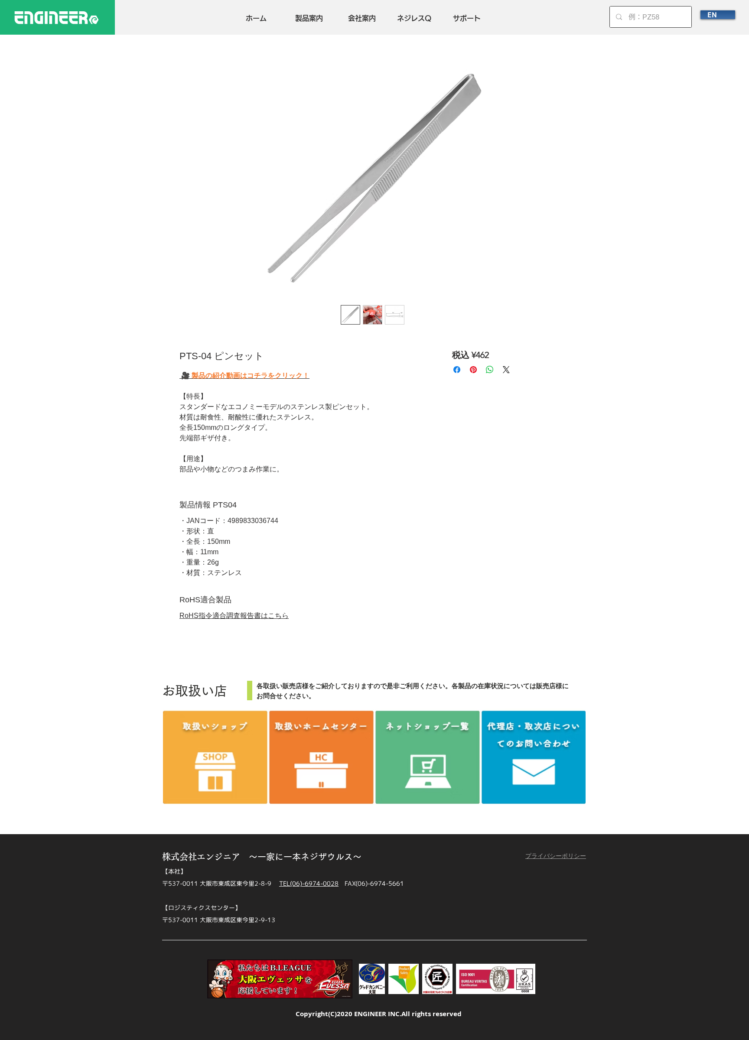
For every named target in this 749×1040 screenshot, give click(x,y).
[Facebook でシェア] (457, 369)
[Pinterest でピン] (473, 369)
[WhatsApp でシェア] (490, 369)
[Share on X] (506, 369)
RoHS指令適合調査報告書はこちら (234, 615)
